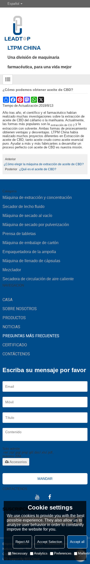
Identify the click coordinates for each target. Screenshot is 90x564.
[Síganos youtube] (37, 497)
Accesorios (18, 462)
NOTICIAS (11, 326)
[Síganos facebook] (49, 497)
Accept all (77, 542)
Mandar (45, 479)
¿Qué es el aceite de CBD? (37, 169)
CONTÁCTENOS (16, 354)
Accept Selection (49, 542)
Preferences (63, 553)
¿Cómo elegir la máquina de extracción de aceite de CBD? (44, 164)
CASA (7, 299)
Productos (14, 317)
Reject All (22, 542)
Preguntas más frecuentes (30, 335)
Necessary (20, 553)
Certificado (14, 345)
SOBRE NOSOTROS (19, 308)
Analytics (41, 553)
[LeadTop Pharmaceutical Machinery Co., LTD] (45, 24)
